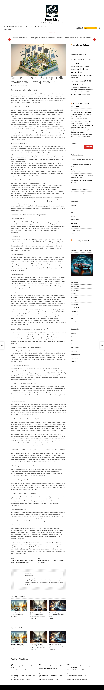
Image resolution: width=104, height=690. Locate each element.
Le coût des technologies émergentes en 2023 (50, 666)
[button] (9, 39)
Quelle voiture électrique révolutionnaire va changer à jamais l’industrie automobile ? (38, 614)
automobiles (76, 59)
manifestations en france (88, 72)
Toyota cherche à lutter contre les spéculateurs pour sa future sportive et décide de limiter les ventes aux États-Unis (81, 119)
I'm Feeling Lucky (92, 28)
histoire (80, 64)
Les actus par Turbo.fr (81, 241)
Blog (27, 26)
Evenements (74, 223)
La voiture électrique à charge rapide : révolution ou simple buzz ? (56, 614)
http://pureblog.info (29, 575)
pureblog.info (17, 85)
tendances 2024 (74, 89)
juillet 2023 (73, 322)
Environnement (8, 29)
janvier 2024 (74, 300)
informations (87, 66)
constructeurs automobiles (81, 62)
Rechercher (74, 143)
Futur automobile (75, 226)
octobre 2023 (74, 311)
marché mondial (74, 75)
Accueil (6, 26)
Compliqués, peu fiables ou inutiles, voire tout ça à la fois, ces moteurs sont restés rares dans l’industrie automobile (82, 130)
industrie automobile (77, 66)
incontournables (85, 64)
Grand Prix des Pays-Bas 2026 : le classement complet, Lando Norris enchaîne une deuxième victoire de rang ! (82, 125)
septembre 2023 (75, 315)
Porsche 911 (77, 81)
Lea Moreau (21, 669)
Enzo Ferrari (88, 62)
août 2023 (73, 318)
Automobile (44, 26)
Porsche (72, 81)
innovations (73, 69)
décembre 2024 (75, 286)
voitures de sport (77, 91)
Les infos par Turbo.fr (81, 45)
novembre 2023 (75, 308)
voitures (72, 91)
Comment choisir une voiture (16, 26)
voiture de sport (90, 89)
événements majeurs (75, 96)
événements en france (85, 94)
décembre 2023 (75, 304)
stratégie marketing (77, 87)
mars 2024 (74, 293)
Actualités (37, 26)
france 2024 (75, 64)
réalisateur (82, 81)
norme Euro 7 (80, 77)
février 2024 (74, 297)
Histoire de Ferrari (75, 230)
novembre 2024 (75, 290)
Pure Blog (52, 19)
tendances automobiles (82, 89)
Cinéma (73, 216)
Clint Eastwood (84, 59)
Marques (31, 26)
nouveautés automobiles (88, 77)
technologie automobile (85, 87)
